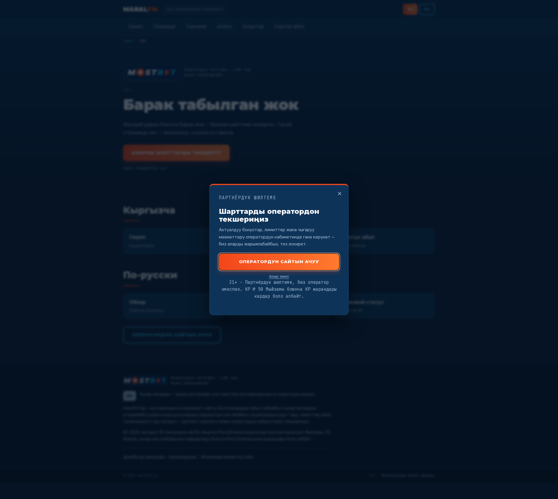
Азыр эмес (279, 276)
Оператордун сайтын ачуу (279, 261)
